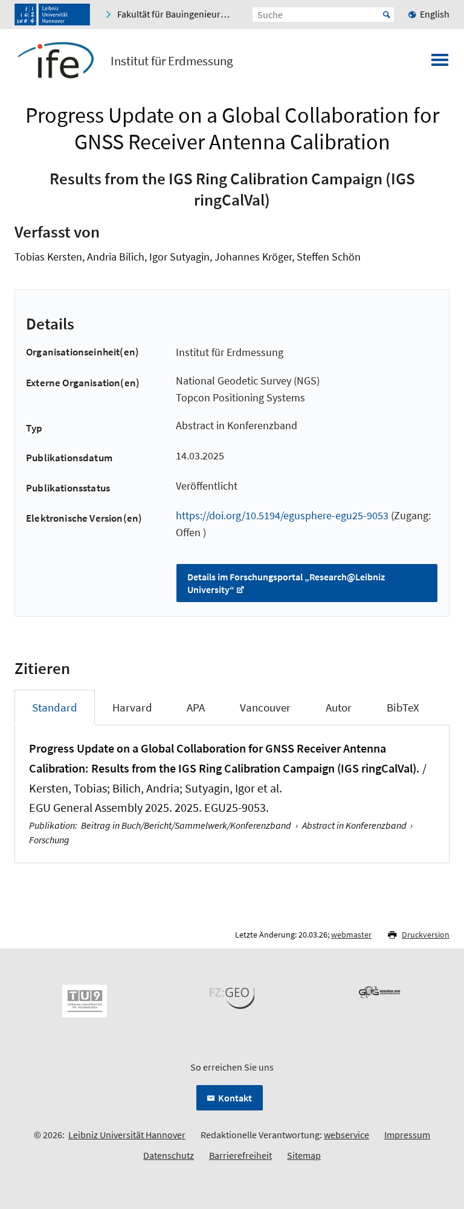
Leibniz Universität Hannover (126, 1135)
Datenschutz (168, 1155)
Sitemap (304, 1155)
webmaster (351, 934)
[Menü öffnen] (440, 63)
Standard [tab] (54, 707)
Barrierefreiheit (240, 1155)
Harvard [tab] (132, 707)
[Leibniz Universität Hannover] (52, 14)
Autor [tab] (339, 707)
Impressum (407, 1135)
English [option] (435, 14)
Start (386, 14)
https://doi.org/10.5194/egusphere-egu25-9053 (282, 515)
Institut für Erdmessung (172, 61)
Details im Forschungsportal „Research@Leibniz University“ (286, 583)
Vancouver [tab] (265, 707)
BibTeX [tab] (403, 707)
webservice (346, 1135)
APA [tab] (196, 707)
